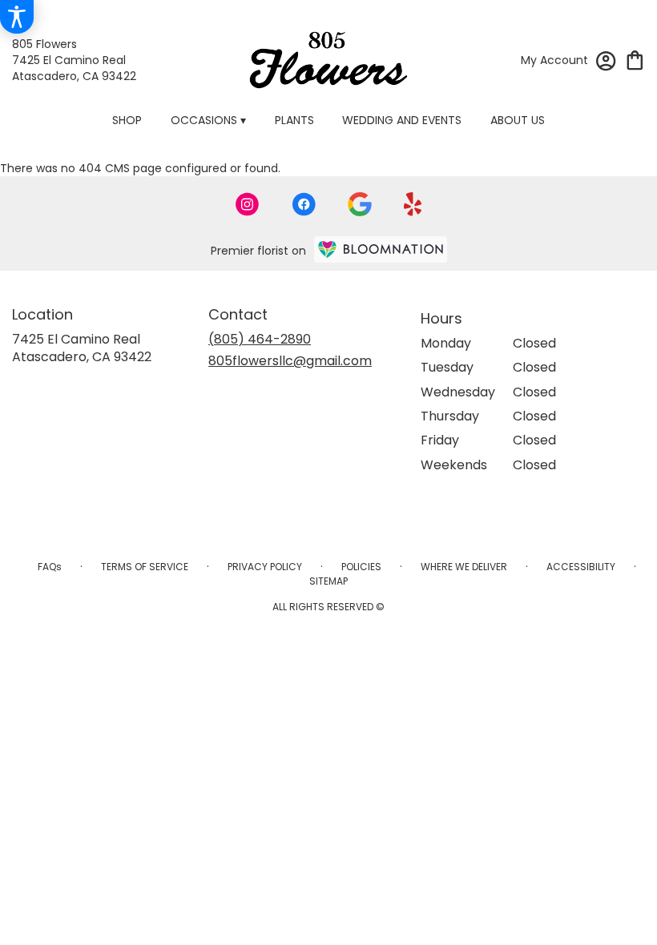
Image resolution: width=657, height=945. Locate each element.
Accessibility (580, 566)
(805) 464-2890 (259, 339)
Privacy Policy (265, 566)
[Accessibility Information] (17, 17)
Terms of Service (144, 566)
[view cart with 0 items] (635, 59)
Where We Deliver (464, 566)
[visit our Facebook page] (304, 204)
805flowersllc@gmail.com (290, 361)
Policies (361, 566)
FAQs (50, 566)
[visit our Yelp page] (413, 204)
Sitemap (328, 581)
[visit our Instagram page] (248, 204)
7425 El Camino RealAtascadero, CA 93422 (81, 348)
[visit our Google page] (360, 204)
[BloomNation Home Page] (380, 249)
